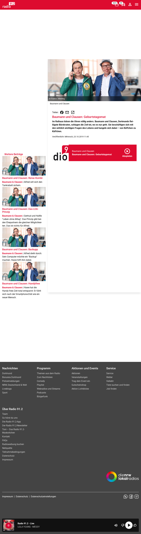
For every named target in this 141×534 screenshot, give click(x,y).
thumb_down (122, 525)
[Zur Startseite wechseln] (8, 5)
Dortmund (7, 373)
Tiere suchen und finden (118, 385)
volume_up (116, 525)
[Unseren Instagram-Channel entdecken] (136, 496)
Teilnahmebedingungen (13, 452)
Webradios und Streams (48, 388)
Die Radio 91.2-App (11, 421)
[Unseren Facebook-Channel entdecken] (131, 496)
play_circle (128, 525)
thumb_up (135, 525)
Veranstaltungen (80, 377)
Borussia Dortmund (11, 377)
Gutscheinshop (79, 385)
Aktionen (76, 373)
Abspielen (127, 152)
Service (109, 373)
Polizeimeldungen (11, 381)
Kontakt (6, 436)
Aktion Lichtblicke (80, 388)
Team (5, 414)
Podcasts (41, 392)
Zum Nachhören (45, 377)
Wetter (109, 377)
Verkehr (110, 381)
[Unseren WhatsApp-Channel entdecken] (125, 496)
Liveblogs (7, 388)
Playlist (40, 385)
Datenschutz (8, 455)
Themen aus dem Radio (48, 373)
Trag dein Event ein (81, 381)
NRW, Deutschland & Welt (14, 385)
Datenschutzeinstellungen (43, 496)
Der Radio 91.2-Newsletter (14, 425)
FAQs (4, 440)
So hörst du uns (9, 417)
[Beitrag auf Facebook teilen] (61, 112)
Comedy (41, 381)
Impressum (7, 459)
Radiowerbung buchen (13, 444)
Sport (4, 392)
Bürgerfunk (42, 396)
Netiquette (7, 448)
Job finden (111, 388)
